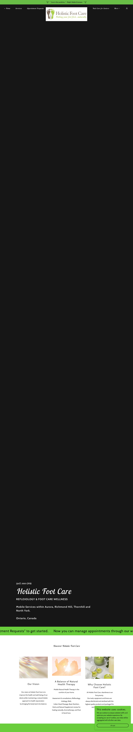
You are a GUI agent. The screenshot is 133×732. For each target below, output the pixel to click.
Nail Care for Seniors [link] (101, 8)
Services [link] (18, 8)
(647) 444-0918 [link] (23, 583)
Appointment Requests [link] (35, 8)
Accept (112, 725)
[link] (66, 8)
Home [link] (8, 8)
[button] (116, 8)
